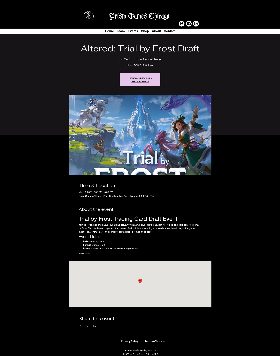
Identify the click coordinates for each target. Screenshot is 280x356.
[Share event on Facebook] (80, 326)
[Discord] (189, 24)
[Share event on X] (87, 326)
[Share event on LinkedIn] (94, 326)
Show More (84, 253)
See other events (140, 81)
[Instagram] (196, 24)
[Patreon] (181, 24)
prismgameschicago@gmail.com (140, 350)
